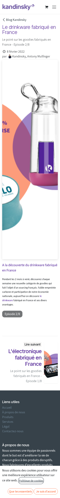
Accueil (7, 408)
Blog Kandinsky (16, 20)
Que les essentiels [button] (20, 491)
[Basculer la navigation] (54, 7)
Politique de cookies (31, 480)
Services (7, 422)
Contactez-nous (12, 431)
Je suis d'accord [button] (46, 491)
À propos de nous (13, 412)
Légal (5, 426)
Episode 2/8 (12, 314)
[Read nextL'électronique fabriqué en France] (51, 362)
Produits (7, 417)
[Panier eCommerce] (47, 7)
